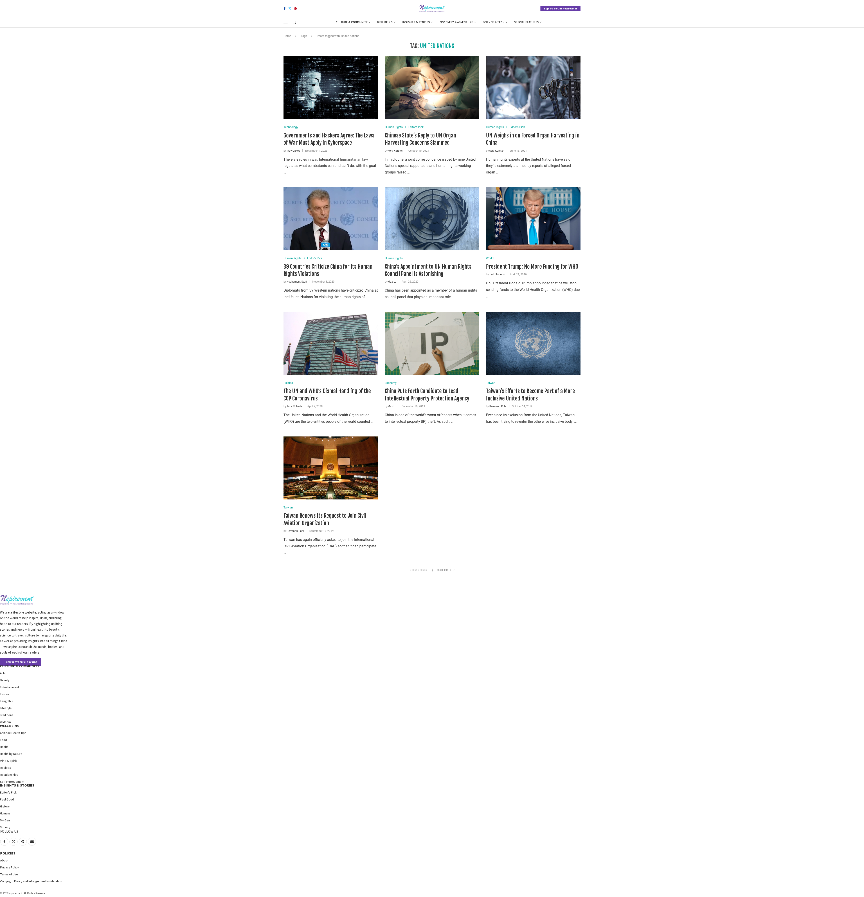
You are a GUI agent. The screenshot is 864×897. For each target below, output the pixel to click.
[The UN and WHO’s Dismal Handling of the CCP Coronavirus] (331, 343)
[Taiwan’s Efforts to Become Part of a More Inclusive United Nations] (533, 343)
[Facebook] (285, 8)
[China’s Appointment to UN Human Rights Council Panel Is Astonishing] (432, 218)
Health (4, 746)
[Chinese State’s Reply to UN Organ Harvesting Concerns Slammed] (432, 87)
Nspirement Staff (296, 281)
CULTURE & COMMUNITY (19, 666)
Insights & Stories (416, 22)
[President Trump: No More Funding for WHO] (533, 218)
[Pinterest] (295, 8)
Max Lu (392, 281)
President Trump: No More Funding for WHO (532, 266)
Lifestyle (6, 708)
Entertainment (9, 687)
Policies (7, 853)
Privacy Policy (9, 867)
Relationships (9, 774)
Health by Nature (11, 753)
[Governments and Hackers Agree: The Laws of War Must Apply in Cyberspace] (331, 87)
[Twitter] (290, 8)
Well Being (385, 22)
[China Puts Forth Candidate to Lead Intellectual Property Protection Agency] (432, 343)
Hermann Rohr (498, 406)
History (5, 806)
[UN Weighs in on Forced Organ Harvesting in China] (533, 87)
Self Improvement (12, 781)
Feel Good (7, 799)
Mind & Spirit (8, 760)
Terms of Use (9, 874)
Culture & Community (351, 22)
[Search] (294, 22)
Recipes (5, 767)
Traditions (6, 715)
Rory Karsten (395, 150)
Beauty (4, 680)
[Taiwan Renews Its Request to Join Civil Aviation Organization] (331, 467)
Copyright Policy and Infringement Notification (31, 881)
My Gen (5, 820)
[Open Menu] (286, 22)
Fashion (5, 694)
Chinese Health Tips (13, 732)
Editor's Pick (8, 792)
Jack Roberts (497, 274)
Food (3, 739)
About (4, 860)
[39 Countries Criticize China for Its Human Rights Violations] (331, 218)
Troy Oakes (293, 150)
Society (5, 827)
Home (287, 36)
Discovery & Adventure (456, 22)
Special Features (526, 22)
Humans (5, 813)
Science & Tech (493, 22)
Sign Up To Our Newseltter (560, 8)
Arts (3, 673)
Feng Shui (6, 701)
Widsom (5, 722)
